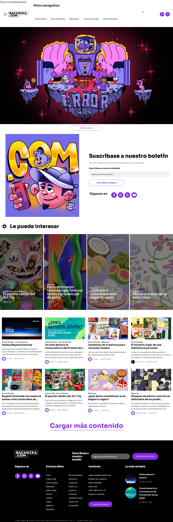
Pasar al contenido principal (13, 2)
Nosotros (73, 479)
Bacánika (9, 358)
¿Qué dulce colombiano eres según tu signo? (103, 293)
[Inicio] (16, 14)
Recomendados (75, 475)
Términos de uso (76, 498)
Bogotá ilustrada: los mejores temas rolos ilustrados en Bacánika (21, 398)
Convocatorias (91, 19)
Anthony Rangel (141, 413)
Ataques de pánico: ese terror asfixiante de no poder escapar (150, 398)
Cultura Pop (40, 19)
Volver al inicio (86, 128)
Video (48, 501)
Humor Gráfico (110, 19)
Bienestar (74, 19)
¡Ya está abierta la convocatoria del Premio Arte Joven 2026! (64, 346)
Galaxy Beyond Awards (17, 344)
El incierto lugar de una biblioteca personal (146, 346)
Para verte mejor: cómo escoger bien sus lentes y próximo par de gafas (65, 292)
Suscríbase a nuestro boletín (104, 168)
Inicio (48, 475)
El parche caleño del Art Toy (19, 295)
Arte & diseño (52, 482)
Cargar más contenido (86, 426)
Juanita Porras (140, 361)
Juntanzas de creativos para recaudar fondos (106, 346)
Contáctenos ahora (100, 504)
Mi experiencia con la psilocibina (150, 295)
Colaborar (73, 482)
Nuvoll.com (101, 520)
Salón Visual (51, 490)
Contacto (73, 494)
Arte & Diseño (58, 19)
